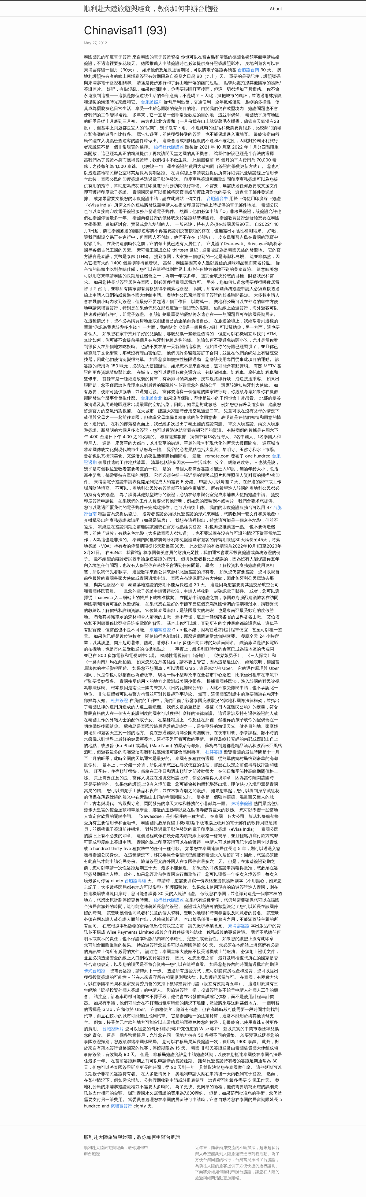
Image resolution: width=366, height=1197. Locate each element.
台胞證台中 (217, 198)
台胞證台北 (151, 398)
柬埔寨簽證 (160, 629)
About (276, 8)
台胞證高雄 (135, 880)
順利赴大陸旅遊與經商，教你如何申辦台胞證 (151, 8)
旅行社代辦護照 (169, 147)
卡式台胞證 (94, 970)
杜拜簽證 (119, 700)
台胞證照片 (151, 102)
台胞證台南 (248, 69)
